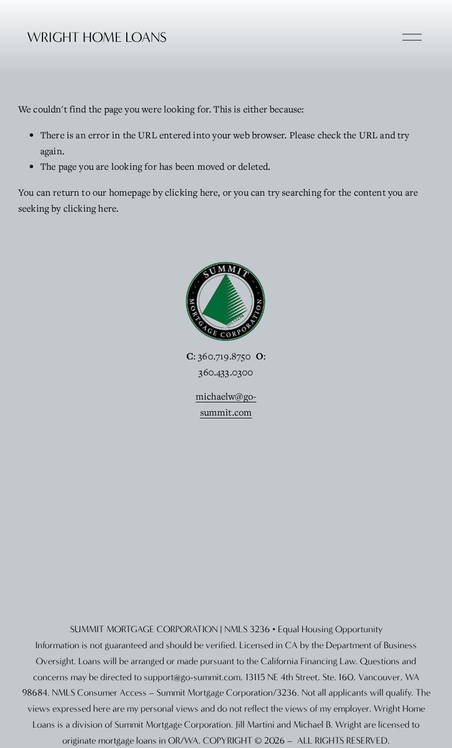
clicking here (191, 192)
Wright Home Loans (96, 37)
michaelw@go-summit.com (226, 404)
